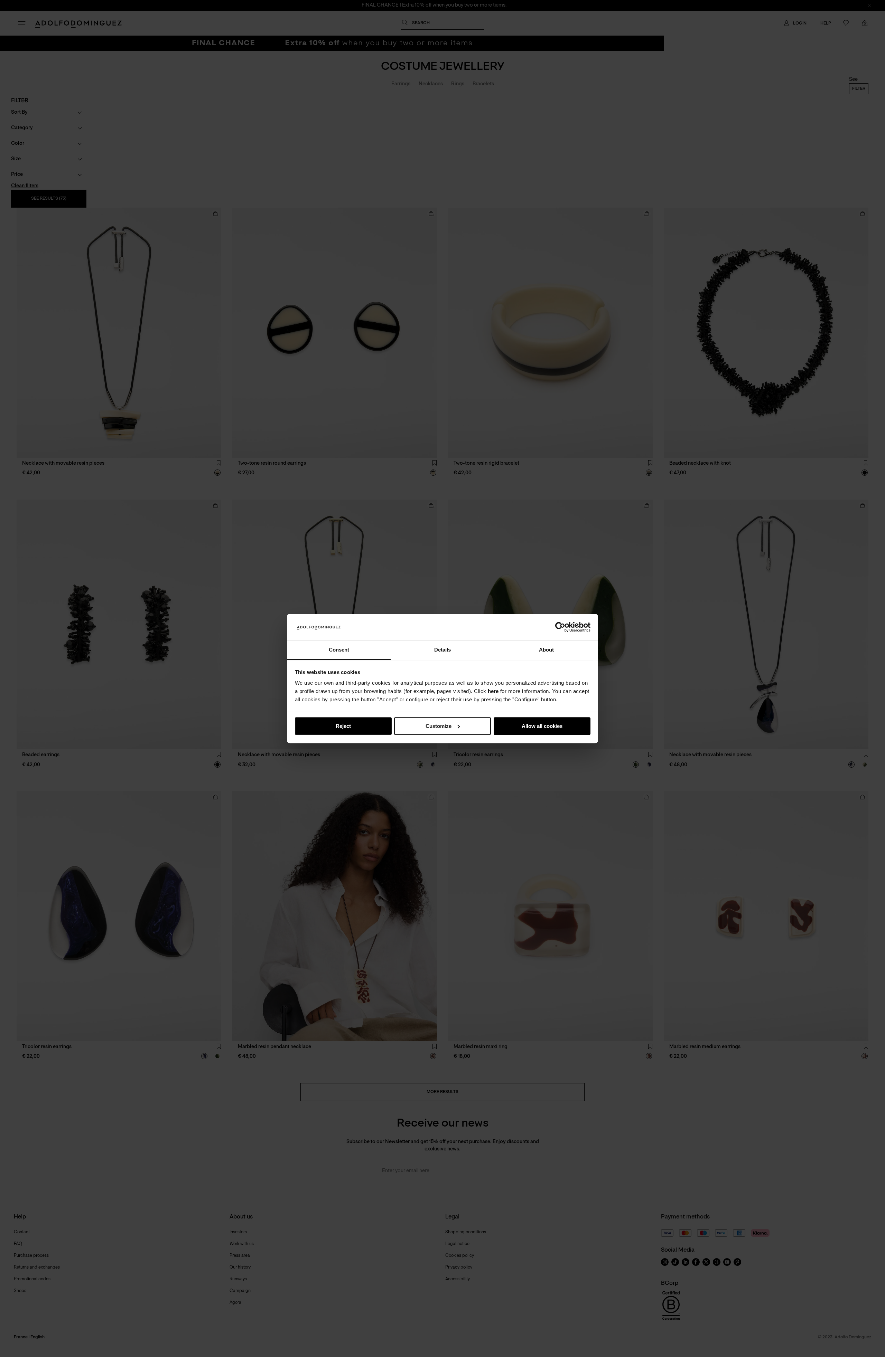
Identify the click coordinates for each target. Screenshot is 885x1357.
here (493, 691)
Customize (438, 726)
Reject (343, 726)
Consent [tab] (339, 650)
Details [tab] (442, 650)
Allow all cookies (542, 726)
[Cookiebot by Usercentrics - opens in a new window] (560, 627)
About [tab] (546, 650)
